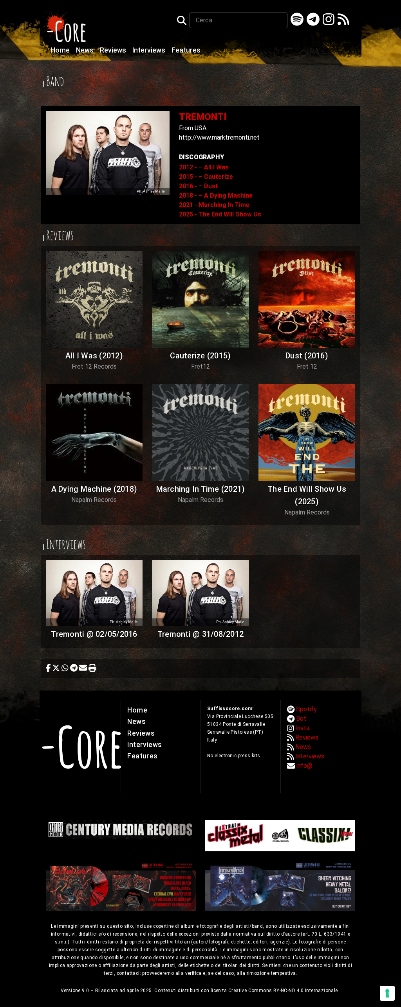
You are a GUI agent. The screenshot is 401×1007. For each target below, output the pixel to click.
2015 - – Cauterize (206, 176)
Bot (301, 718)
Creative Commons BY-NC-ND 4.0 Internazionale (283, 990)
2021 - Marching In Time (214, 205)
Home (61, 50)
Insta (302, 728)
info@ (304, 765)
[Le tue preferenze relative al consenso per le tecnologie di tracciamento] (387, 993)
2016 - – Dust (198, 186)
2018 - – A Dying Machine (216, 195)
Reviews (114, 50)
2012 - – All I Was (204, 167)
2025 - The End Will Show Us (220, 214)
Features (186, 50)
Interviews (149, 50)
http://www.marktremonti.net (219, 137)
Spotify (306, 709)
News (85, 50)
